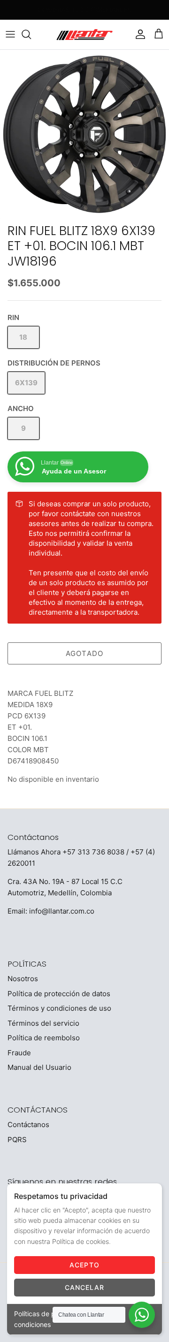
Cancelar (85, 1287)
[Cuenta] (138, 34)
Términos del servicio (43, 1023)
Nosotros (23, 978)
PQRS (17, 1139)
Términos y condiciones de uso (59, 1008)
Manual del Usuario (39, 1067)
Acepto (84, 1265)
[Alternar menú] (10, 34)
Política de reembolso (44, 1037)
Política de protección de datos (59, 993)
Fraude (19, 1052)
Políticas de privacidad (49, 1314)
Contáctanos (28, 1124)
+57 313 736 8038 (93, 851)
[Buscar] (31, 34)
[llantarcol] (84, 34)
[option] (84, 134)
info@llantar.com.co (61, 911)
